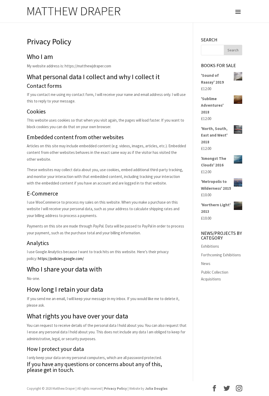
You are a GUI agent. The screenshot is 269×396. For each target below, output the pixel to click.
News (205, 263)
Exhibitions (210, 246)
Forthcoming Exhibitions (221, 254)
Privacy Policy (115, 388)
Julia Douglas (156, 388)
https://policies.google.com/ (61, 258)
